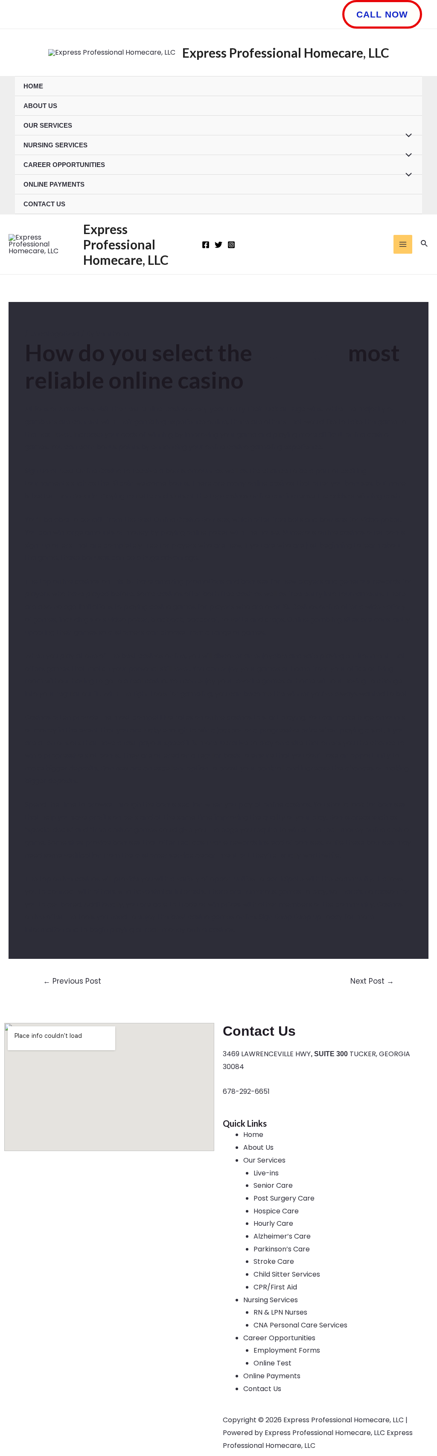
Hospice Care (276, 1211)
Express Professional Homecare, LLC (285, 52)
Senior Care (273, 1185)
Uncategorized (54, 334)
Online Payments (53, 184)
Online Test (272, 1363)
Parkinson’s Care (281, 1249)
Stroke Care (273, 1261)
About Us (40, 105)
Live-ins (266, 1173)
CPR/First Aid (275, 1287)
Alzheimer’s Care (282, 1236)
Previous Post (72, 981)
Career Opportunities (64, 164)
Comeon (300, 352)
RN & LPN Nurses (280, 1312)
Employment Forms (286, 1350)
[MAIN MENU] (402, 244)
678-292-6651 (246, 1091)
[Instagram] (231, 245)
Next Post (372, 981)
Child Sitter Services (286, 1274)
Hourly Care (273, 1223)
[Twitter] (218, 245)
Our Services (47, 125)
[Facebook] (206, 245)
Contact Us (44, 204)
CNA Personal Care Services (300, 1325)
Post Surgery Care (284, 1198)
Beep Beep (292, 917)
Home (33, 86)
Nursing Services (55, 145)
